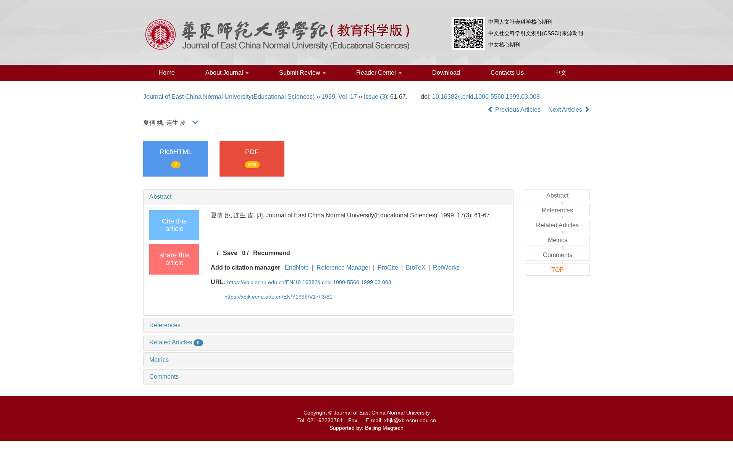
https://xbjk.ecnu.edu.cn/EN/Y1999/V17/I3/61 (278, 297)
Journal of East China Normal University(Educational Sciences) (229, 96)
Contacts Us (507, 72)
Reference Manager (343, 267)
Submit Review (300, 72)
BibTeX (416, 267)
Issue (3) (375, 96)
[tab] (328, 197)
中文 (560, 72)
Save (230, 253)
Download (446, 72)
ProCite (388, 267)
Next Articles (566, 109)
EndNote (297, 267)
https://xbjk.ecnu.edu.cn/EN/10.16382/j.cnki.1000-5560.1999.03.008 (309, 282)
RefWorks (446, 267)
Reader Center (377, 72)
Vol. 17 (347, 96)
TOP (557, 270)
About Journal (225, 72)
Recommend (271, 253)
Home (166, 72)
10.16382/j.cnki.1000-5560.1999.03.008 (486, 96)
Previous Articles (518, 109)
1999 (328, 96)
